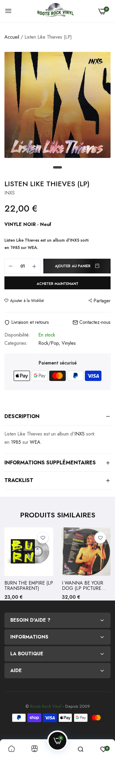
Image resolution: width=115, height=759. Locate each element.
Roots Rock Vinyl (46, 706)
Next (103, 564)
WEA (32, 247)
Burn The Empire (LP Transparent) (28, 585)
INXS (74, 240)
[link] (43, 538)
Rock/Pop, (50, 343)
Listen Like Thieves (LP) (47, 184)
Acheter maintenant (57, 283)
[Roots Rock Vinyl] (55, 11)
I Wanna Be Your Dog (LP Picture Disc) (82, 585)
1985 (15, 247)
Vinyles (69, 343)
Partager (102, 300)
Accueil (11, 37)
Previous (11, 564)
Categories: (16, 343)
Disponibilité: (17, 335)
